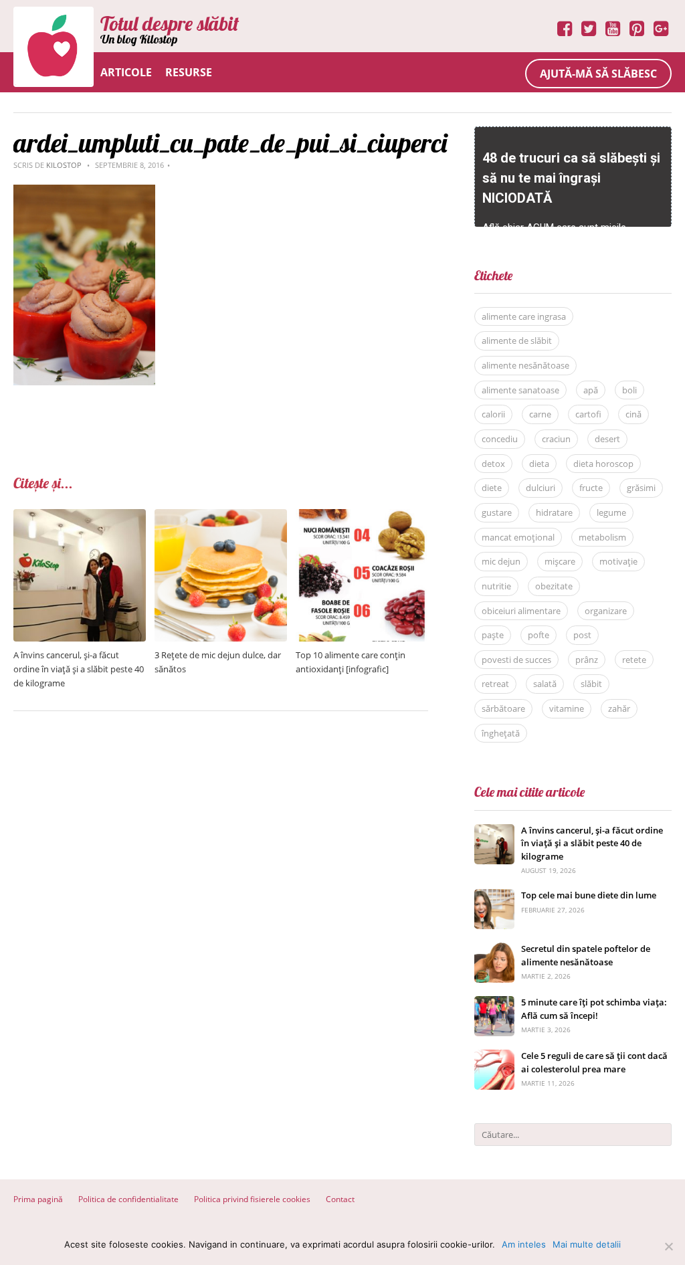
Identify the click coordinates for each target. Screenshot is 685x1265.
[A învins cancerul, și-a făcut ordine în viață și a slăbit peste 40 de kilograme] (79, 516)
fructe (591, 488)
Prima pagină (38, 1199)
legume (611, 512)
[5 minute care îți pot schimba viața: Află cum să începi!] (494, 1003)
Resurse (188, 72)
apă (590, 390)
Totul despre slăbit (169, 23)
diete (492, 488)
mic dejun (501, 561)
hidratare (554, 512)
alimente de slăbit (517, 340)
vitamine (566, 708)
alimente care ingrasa (524, 316)
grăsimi (641, 488)
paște (493, 635)
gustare (497, 512)
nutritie (496, 586)
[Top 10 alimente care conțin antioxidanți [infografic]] (362, 516)
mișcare (560, 561)
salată (545, 684)
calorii (493, 414)
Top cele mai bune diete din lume (588, 895)
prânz (586, 660)
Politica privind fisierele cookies (252, 1199)
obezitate (554, 586)
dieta (539, 464)
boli (629, 390)
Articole (126, 72)
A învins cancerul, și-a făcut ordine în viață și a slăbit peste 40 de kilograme (78, 669)
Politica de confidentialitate (128, 1199)
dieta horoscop (603, 464)
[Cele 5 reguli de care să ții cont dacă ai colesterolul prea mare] (494, 1056)
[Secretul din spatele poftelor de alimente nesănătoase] (494, 949)
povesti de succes (516, 660)
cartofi (588, 414)
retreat (495, 684)
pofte (538, 635)
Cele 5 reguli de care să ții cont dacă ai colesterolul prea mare (594, 1062)
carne (540, 414)
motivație (618, 561)
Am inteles (524, 1244)
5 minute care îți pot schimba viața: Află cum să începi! (594, 1008)
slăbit (591, 684)
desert (607, 439)
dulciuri (540, 488)
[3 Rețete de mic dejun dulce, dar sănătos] (221, 516)
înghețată (501, 733)
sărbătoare (503, 708)
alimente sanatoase (520, 390)
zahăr (619, 708)
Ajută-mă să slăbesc (598, 73)
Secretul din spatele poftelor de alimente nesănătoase (585, 955)
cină (633, 414)
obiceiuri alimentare (521, 611)
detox (493, 464)
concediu (500, 439)
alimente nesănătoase (525, 365)
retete (634, 660)
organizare (606, 611)
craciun (556, 439)
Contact (340, 1199)
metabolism (602, 537)
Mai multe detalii (587, 1244)
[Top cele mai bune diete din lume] (494, 896)
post (582, 635)
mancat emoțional (518, 537)
